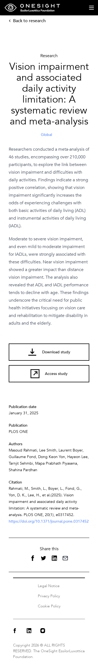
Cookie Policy (49, 606)
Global (46, 134)
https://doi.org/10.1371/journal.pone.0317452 (49, 521)
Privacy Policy (49, 596)
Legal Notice (49, 586)
